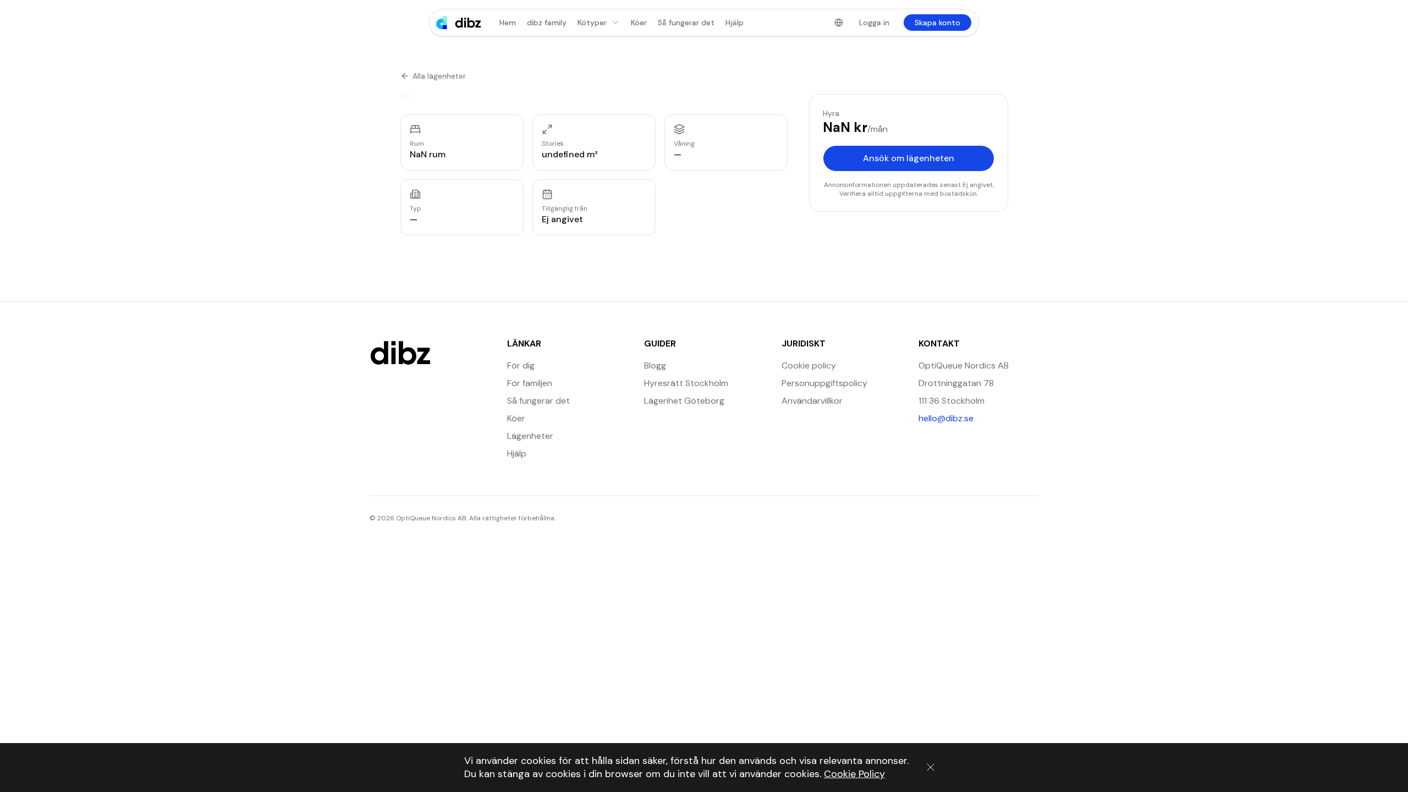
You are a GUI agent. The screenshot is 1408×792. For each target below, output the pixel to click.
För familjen (529, 383)
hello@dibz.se (978, 418)
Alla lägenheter (439, 76)
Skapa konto (937, 23)
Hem (507, 23)
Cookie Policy (854, 773)
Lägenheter (530, 436)
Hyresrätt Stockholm (686, 383)
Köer (639, 23)
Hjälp (734, 23)
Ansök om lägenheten (908, 158)
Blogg (655, 365)
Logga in (874, 23)
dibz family (546, 23)
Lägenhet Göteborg (684, 400)
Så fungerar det (686, 23)
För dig (521, 365)
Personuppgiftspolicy (824, 383)
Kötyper (592, 23)
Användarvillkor (812, 400)
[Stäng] (930, 767)
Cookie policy (809, 365)
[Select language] (839, 22)
